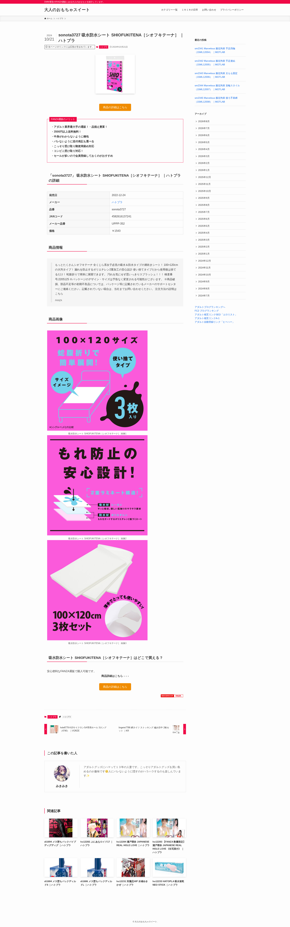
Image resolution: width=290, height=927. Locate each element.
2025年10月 (204, 191)
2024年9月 (204, 281)
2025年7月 (204, 212)
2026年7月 (204, 128)
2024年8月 (204, 288)
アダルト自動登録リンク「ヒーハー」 (215, 322)
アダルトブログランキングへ (210, 307)
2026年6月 (204, 135)
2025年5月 (204, 226)
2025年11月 (204, 184)
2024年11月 (204, 267)
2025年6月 (204, 219)
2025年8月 (204, 205)
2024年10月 (204, 274)
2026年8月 (204, 121)
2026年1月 (204, 170)
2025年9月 (204, 198)
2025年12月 (204, 177)
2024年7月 (204, 295)
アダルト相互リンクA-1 (207, 318)
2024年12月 (204, 260)
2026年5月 (204, 142)
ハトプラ (103, 47)
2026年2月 (204, 163)
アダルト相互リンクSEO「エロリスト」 (216, 314)
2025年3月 (204, 239)
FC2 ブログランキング (207, 310)
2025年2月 (204, 246)
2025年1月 (204, 253)
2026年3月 (204, 156)
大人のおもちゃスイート (67, 10)
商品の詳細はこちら (115, 107)
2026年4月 (204, 149)
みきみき (62, 786)
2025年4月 (204, 232)
